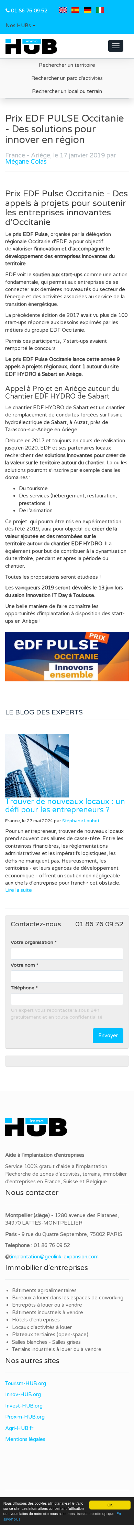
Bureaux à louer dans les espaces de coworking (68, 1298)
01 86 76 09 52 (29, 11)
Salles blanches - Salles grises (46, 1342)
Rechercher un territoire (67, 65)
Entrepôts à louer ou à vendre (47, 1305)
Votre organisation (32, 942)
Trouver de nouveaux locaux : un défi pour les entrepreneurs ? (65, 805)
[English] (63, 11)
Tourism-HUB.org (25, 1383)
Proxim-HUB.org (25, 1417)
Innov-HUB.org (23, 1394)
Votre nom (23, 965)
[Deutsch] (87, 11)
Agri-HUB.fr (19, 1428)
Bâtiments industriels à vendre (47, 1312)
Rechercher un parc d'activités (67, 78)
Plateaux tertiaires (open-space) (50, 1334)
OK (110, 1504)
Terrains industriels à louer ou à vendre (56, 1349)
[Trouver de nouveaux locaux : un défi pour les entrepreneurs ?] (67, 765)
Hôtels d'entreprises (36, 1320)
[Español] (75, 11)
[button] (20, 26)
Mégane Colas (26, 161)
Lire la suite (18, 890)
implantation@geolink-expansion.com (55, 1257)
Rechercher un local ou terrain (67, 91)
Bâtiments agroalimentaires (44, 1290)
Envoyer (108, 1035)
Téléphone (22, 988)
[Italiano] (100, 11)
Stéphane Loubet (80, 821)
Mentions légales (25, 1439)
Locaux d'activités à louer (42, 1327)
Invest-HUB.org (24, 1406)
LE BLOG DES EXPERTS (44, 712)
